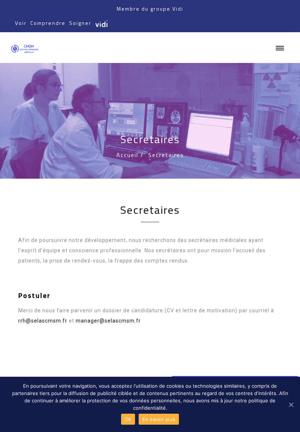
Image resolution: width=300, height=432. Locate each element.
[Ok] (291, 404)
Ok (128, 419)
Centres (216, 366)
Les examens (248, 366)
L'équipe (190, 366)
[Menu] (280, 48)
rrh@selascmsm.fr (42, 321)
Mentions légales (49, 376)
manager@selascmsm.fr (108, 321)
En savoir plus (159, 419)
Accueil (127, 154)
